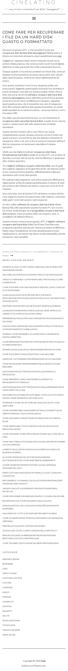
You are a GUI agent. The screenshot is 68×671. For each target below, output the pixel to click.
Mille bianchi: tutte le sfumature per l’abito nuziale (29, 513)
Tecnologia (8, 625)
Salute (6, 615)
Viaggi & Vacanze (11, 630)
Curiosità (7, 587)
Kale (43, 661)
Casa (4, 568)
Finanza (6, 597)
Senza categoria (11, 620)
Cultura (6, 582)
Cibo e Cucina (9, 573)
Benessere (7, 564)
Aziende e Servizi (10, 559)
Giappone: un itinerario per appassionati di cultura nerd (31, 359)
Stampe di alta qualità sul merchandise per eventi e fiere (31, 349)
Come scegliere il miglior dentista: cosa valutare (28, 354)
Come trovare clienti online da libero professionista (30, 543)
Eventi (5, 592)
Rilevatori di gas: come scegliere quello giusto (27, 501)
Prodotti (7, 611)
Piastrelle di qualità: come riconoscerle (23, 526)
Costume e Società (12, 578)
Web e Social (9, 634)
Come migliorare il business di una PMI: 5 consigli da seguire (33, 496)
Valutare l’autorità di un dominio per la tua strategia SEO (32, 274)
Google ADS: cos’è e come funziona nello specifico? (29, 530)
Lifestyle (7, 606)
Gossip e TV (8, 601)
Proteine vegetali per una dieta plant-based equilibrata (31, 306)
